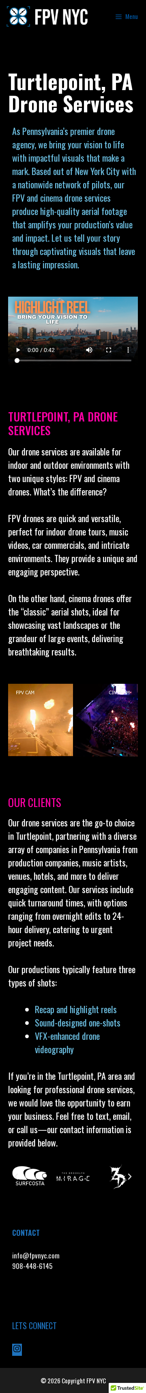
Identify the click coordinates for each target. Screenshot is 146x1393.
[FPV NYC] (48, 16)
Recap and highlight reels (76, 1009)
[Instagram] (17, 1350)
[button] (16, 1177)
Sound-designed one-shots (77, 1022)
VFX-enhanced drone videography (67, 1042)
